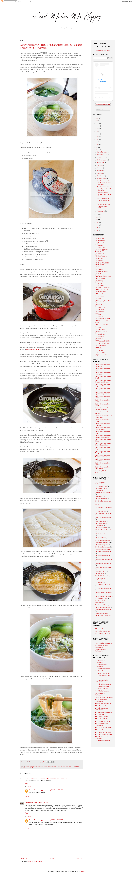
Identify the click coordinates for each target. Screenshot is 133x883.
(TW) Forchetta (99, 296)
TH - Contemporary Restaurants (101, 700)
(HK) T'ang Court (100, 247)
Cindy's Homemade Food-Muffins (103, 412)
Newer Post (24, 858)
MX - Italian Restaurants (102, 631)
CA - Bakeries (99, 496)
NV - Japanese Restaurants (103, 609)
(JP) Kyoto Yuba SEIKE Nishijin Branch (102, 263)
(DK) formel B (99, 243)
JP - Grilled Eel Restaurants (103, 671)
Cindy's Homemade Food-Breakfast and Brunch (103, 381)
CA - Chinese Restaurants (103, 517)
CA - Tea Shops (99, 573)
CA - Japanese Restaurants (103, 551)
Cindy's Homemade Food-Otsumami (103, 424)
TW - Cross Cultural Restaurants (101, 724)
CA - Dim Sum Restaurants (103, 530)
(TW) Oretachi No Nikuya (102, 325)
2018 (97, 139)
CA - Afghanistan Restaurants (100, 483)
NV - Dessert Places (101, 605)
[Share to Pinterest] (53, 762)
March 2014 (100, 176)
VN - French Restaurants (102, 741)
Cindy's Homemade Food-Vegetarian (103, 460)
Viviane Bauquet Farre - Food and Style (37, 778)
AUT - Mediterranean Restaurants (101, 646)
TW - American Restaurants (103, 712)
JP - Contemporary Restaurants (101, 665)
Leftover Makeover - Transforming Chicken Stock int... (104, 194)
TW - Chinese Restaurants (103, 721)
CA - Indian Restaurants (102, 547)
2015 (96, 147)
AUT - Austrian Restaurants (103, 643)
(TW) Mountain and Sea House (102, 321)
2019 (97, 136)
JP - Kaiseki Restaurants (102, 675)
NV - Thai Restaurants (102, 613)
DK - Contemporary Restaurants (101, 650)
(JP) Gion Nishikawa (101, 256)
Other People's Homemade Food (103, 471)
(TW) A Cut (98, 283)
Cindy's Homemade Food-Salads (103, 440)
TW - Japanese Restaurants (103, 734)
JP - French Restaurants (102, 668)
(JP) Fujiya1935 (99, 254)
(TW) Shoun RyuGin (101, 332)
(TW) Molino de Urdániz (102, 318)
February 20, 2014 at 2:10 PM (58, 778)
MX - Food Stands (100, 629)
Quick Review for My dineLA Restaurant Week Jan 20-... (103, 200)
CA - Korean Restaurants (102, 555)
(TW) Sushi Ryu (99, 336)
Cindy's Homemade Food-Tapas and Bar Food (103, 456)
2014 (97, 150)
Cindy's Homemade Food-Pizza (103, 432)
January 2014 (101, 211)
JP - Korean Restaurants (102, 678)
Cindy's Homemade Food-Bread (103, 377)
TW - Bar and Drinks (101, 717)
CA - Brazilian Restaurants (103, 501)
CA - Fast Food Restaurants (103, 534)
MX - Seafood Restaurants (103, 633)
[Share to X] (50, 762)
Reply (26, 783)
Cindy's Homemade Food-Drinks (103, 397)
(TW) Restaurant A (100, 329)
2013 (96, 214)
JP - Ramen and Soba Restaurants (101, 681)
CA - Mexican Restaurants (103, 563)
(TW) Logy (98, 314)
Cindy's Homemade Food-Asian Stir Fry (103, 373)
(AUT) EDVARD (99, 238)
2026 (97, 118)
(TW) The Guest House (102, 343)
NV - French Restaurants (102, 607)
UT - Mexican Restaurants (103, 616)
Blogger (83, 871)
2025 (96, 120)
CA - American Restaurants (103, 492)
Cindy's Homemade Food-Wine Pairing (103, 467)
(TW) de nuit (99, 294)
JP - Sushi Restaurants (102, 686)
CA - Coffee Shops (100, 521)
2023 (97, 126)
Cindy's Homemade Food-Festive (103, 400)
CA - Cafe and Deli (100, 511)
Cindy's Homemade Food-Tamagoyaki (103, 452)
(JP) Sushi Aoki (99, 267)
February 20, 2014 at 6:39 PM (54, 790)
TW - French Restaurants (103, 732)
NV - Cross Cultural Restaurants (101, 601)
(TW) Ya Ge (98, 348)
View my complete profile (103, 50)
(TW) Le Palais (99, 312)
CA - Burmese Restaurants (103, 507)
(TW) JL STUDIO (100, 307)
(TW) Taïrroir (99, 339)
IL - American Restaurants (103, 584)
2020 (97, 134)
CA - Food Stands (100, 538)
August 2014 (101, 162)
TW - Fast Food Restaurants (103, 727)
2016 (97, 144)
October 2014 (101, 157)
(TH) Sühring (99, 281)
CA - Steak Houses (100, 571)
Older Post (79, 858)
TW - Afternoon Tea (101, 706)
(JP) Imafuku (99, 258)
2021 (96, 131)
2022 (97, 128)
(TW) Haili (98, 298)
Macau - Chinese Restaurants (100, 694)
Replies (29, 787)
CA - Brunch (99, 505)
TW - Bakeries (99, 714)
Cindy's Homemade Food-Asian (34, 766)
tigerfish (27, 802)
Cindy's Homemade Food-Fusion (103, 404)
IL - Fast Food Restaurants (103, 588)
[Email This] (47, 762)
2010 (97, 222)
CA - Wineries (99, 582)
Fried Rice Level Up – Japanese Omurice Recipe (103, 206)
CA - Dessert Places (101, 527)
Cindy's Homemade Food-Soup (103, 448)
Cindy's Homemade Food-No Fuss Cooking (104, 416)
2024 (97, 123)
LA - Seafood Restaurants (103, 596)
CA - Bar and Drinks (101, 499)
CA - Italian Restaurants (102, 549)
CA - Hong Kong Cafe (101, 545)
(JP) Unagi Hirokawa (101, 271)
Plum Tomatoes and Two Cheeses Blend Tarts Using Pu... (104, 188)
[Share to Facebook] (52, 762)
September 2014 (102, 160)
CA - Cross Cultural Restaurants (101, 524)
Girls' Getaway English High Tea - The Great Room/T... (104, 182)
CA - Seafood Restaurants (103, 567)
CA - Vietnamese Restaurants (100, 579)
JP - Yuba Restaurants (102, 691)
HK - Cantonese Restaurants (100, 661)
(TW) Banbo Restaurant (102, 288)
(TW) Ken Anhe (99, 309)
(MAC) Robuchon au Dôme (103, 276)
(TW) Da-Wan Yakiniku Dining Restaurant (102, 290)
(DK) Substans (99, 245)
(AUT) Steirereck (100, 240)
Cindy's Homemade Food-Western (103, 463)
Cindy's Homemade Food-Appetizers (103, 365)
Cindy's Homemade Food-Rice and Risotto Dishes (103, 436)
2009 (97, 225)
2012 (96, 217)
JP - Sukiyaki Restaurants (103, 684)
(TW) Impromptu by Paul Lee (103, 301)
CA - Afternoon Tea (101, 486)
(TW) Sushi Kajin (100, 334)
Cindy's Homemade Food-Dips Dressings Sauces (103, 393)
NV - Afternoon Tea (101, 598)
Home (52, 858)
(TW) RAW (98, 327)
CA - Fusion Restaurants (102, 542)
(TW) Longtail (99, 316)
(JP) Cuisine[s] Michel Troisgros (101, 250)
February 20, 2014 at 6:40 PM (54, 820)
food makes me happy (36, 790)
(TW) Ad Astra (99, 285)
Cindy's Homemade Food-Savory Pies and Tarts (103, 444)
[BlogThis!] (48, 762)
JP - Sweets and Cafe (101, 689)
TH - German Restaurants (103, 703)
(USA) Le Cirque (100, 352)
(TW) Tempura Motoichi (102, 341)
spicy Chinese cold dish (34, 349)
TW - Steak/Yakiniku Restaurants (101, 737)
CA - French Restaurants (102, 540)
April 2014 (100, 173)
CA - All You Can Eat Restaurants (101, 489)
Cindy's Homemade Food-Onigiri (103, 420)
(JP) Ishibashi (99, 260)
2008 (97, 227)
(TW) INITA (98, 305)
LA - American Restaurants (103, 592)
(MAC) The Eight (100, 278)
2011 (96, 219)
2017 (96, 142)
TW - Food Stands (100, 730)
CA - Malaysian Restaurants (103, 559)
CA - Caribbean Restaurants (103, 513)
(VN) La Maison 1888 (101, 355)
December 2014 (102, 152)
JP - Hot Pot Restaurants (102, 673)
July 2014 (100, 165)
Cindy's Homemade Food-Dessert (103, 389)
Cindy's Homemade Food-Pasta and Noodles (103, 428)
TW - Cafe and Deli (101, 719)
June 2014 (100, 168)
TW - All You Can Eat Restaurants (101, 709)
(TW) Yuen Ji (99, 350)
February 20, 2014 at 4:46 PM (39, 802)
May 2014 (100, 170)
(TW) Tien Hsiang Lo (101, 345)
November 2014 (102, 155)
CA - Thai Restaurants (102, 576)
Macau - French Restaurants (104, 697)
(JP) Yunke (98, 274)
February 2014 (101, 178)
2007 (97, 230)
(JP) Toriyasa (99, 269)
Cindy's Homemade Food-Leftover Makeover (56, 766)
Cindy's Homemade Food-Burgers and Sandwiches (103, 385)
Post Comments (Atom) (35, 861)
